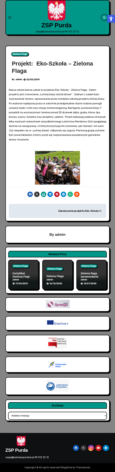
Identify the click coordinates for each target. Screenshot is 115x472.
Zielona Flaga (20, 54)
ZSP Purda (56, 25)
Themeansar (83, 467)
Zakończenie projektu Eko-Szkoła (78, 211)
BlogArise (66, 467)
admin (19, 79)
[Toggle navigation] (9, 17)
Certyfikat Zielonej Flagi (21, 275)
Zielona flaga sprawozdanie (89, 275)
